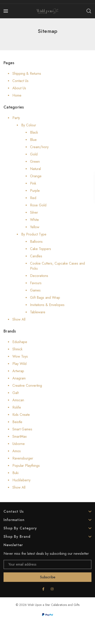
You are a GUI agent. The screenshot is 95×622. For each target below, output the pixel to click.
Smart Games (22, 429)
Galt (15, 392)
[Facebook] (43, 589)
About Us (19, 88)
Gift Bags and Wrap (45, 297)
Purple (35, 190)
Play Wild (19, 363)
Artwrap (18, 371)
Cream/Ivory (39, 146)
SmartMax (19, 436)
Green (35, 161)
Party (16, 117)
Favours (36, 283)
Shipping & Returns (26, 73)
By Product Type (33, 234)
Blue (33, 139)
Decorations (39, 275)
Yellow (34, 227)
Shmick (17, 349)
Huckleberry (21, 480)
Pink (33, 183)
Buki (15, 472)
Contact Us (20, 80)
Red (33, 197)
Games (35, 290)
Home (16, 95)
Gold (34, 154)
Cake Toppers (40, 248)
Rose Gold (38, 205)
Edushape (19, 341)
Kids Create (21, 414)
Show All (18, 319)
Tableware (37, 312)
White (34, 219)
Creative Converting (27, 385)
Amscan (18, 400)
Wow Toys (20, 356)
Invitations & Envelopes (47, 304)
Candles (36, 256)
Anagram (19, 378)
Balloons (36, 241)
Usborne (18, 443)
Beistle (17, 421)
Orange (36, 176)
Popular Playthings (26, 465)
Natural (35, 168)
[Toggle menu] (6, 11)
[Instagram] (52, 588)
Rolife (16, 407)
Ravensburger (22, 458)
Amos (16, 451)
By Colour (28, 125)
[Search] (88, 11)
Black (34, 132)
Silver (34, 212)
